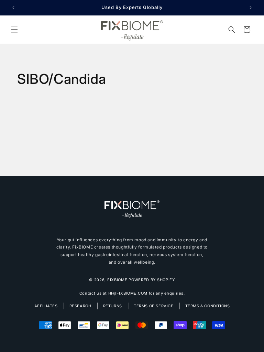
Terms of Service (154, 306)
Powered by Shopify (152, 279)
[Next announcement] (250, 7)
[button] (14, 29)
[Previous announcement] (13, 7)
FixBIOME (117, 279)
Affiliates (46, 306)
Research (80, 306)
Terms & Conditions (207, 306)
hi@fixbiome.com (128, 293)
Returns (112, 306)
